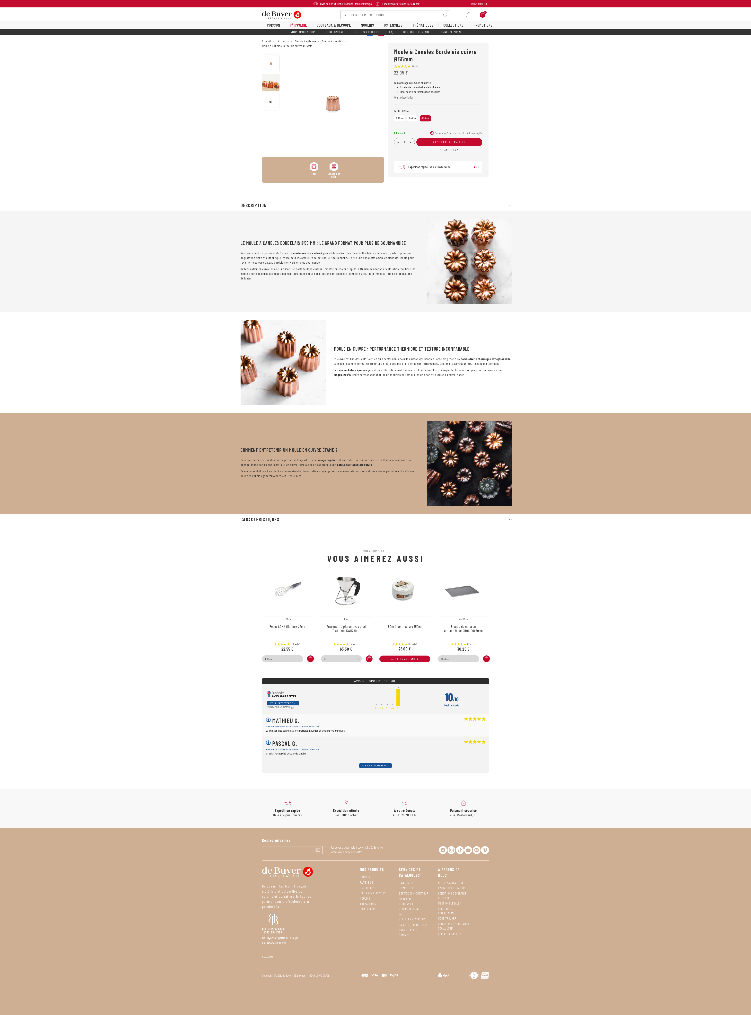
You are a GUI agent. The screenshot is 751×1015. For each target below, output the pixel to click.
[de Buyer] (281, 14)
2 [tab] (476, 167)
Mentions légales (449, 903)
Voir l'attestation (283, 703)
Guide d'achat (334, 32)
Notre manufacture (303, 32)
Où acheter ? (449, 150)
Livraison (405, 899)
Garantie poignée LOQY (413, 924)
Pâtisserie (366, 882)
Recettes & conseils (366, 32)
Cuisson (365, 877)
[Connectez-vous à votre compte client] (468, 14)
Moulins (365, 898)
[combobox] (282, 658)
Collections (368, 909)
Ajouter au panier (404, 659)
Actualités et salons (452, 888)
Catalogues (406, 883)
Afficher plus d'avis (375, 765)
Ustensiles (367, 887)
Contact (404, 935)
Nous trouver (447, 918)
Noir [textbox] (325, 659)
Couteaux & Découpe (373, 893)
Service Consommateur (413, 893)
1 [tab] (474, 167)
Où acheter (406, 888)
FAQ (391, 32)
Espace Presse (408, 930)
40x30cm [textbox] (445, 659)
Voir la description (403, 97)
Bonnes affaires (450, 32)
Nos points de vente (416, 32)
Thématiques (368, 903)
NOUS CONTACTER (479, 3)
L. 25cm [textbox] (268, 659)
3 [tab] (478, 167)
